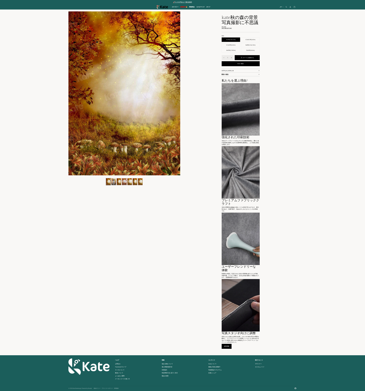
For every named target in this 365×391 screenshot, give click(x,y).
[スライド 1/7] (108, 181)
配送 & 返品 (225, 74)
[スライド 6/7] (135, 181)
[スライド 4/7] (124, 181)
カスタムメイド (259, 367)
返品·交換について (167, 364)
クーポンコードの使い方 (122, 379)
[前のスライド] (70, 93)
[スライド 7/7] (140, 181)
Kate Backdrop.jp (77, 388)
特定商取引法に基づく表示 (170, 373)
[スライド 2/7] (113, 181)
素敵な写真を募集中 (214, 367)
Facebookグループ (120, 367)
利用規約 (164, 370)
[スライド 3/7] (119, 181)
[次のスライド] (178, 93)
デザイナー (258, 364)
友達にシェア (212, 373)
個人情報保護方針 (167, 367)
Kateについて (212, 364)
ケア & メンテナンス (228, 71)
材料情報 (226, 346)
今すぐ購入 (240, 63)
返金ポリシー (97, 388)
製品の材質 (165, 376)
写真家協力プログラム (215, 370)
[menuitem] (175, 7)
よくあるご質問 (119, 376)
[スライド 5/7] (129, 181)
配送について (119, 373)
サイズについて (119, 370)
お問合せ (117, 364)
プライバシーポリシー (107, 388)
